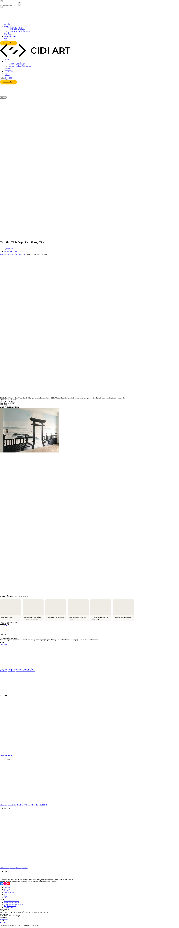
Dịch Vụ (8, 61)
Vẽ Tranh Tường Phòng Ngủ (17, 65)
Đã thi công (8, 70)
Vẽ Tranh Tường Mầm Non (17, 63)
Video (5, 894)
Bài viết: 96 (3, 644)
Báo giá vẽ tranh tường (10, 906)
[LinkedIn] (8, 625)
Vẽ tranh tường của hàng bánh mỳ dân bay (14, 868)
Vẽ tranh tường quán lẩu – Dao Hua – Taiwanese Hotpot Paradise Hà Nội (23, 805)
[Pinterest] (5, 625)
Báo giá (6, 891)
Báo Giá (7, 68)
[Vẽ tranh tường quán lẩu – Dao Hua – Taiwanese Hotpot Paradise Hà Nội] (36, 801)
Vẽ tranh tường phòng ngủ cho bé (14, 904)
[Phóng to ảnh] (57, 410)
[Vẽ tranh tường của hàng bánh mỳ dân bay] (36, 864)
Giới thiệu (8, 60)
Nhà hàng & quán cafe (10, 251)
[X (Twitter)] (3, 625)
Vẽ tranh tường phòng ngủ (11, 902)
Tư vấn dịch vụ (8, 907)
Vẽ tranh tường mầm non (11, 901)
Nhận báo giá (7, 82)
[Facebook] (1, 625)
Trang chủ (7, 887)
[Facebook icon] (0, 643)
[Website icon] (2, 643)
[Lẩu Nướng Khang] (36, 752)
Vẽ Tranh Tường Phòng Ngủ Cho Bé (20, 66)
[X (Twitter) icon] (3, 643)
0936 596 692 (4, 919)
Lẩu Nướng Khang (6, 755)
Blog (6, 73)
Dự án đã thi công (9, 892)
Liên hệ (7, 75)
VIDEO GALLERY (11, 71)
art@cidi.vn (3, 922)
